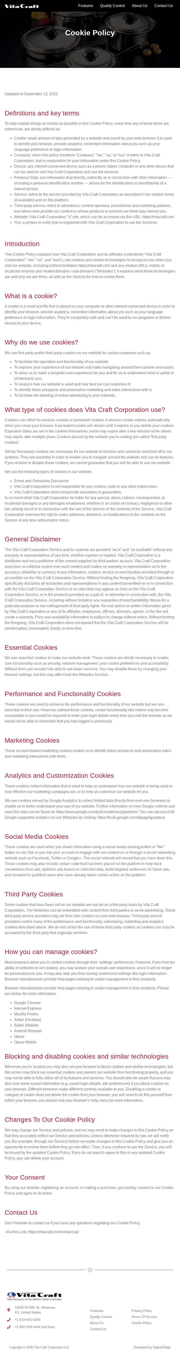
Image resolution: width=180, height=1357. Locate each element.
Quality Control (112, 6)
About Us (139, 6)
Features (85, 6)
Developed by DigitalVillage (152, 1347)
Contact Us (163, 6)
